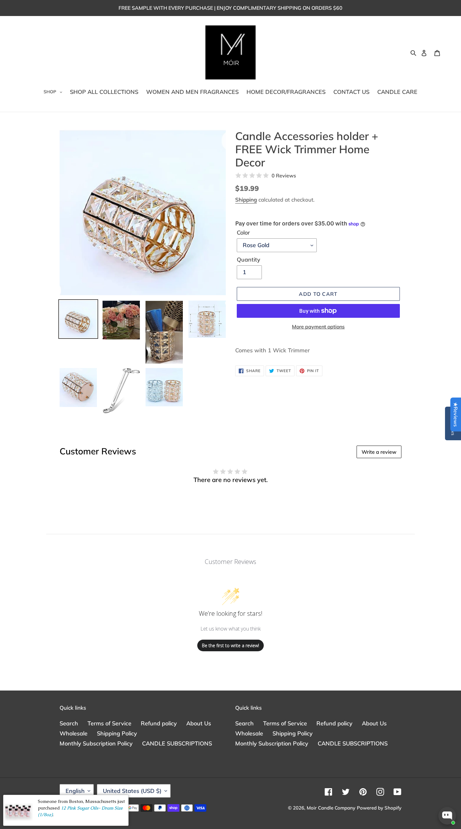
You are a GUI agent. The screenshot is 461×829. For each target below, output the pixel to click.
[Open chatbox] (447, 816)
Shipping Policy (117, 733)
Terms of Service (109, 723)
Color (243, 232)
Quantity (248, 259)
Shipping (246, 199)
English (75, 790)
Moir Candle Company (331, 808)
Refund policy (159, 723)
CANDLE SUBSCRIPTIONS (177, 743)
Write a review (379, 452)
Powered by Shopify (379, 808)
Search (69, 723)
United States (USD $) (132, 790)
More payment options (318, 326)
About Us (198, 723)
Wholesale (73, 733)
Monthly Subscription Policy (96, 743)
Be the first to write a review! (230, 645)
